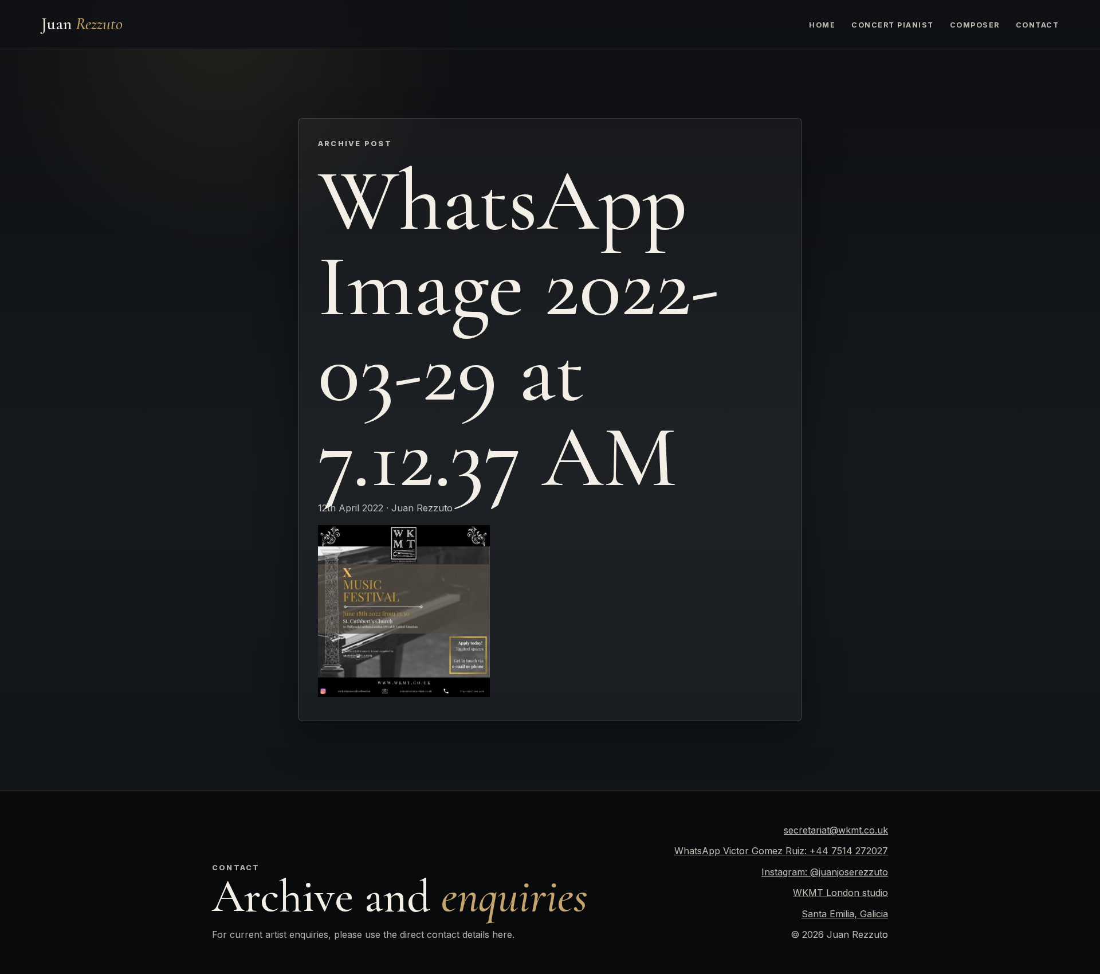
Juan (82, 24)
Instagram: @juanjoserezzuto (824, 872)
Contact (1037, 25)
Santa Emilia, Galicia (845, 914)
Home (822, 25)
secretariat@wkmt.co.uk (836, 830)
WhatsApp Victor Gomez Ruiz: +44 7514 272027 (781, 850)
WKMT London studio (840, 892)
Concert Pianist (892, 25)
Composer (975, 25)
